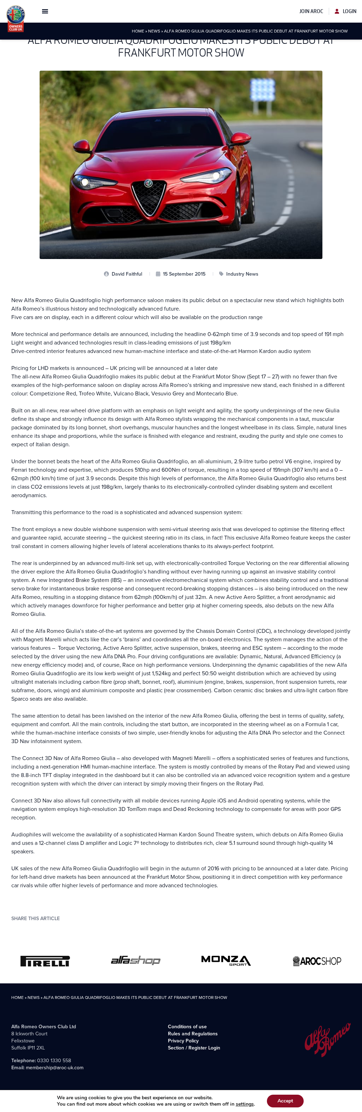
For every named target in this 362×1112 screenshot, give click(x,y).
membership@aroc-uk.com (54, 1067)
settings (245, 1104)
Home (138, 31)
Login (349, 11)
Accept (285, 1101)
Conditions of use (187, 1026)
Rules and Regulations (193, 1033)
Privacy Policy (183, 1040)
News (154, 31)
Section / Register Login (194, 1047)
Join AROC (311, 11)
